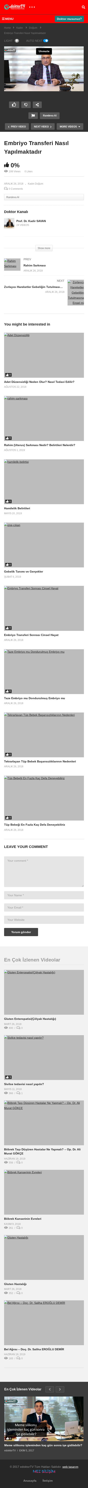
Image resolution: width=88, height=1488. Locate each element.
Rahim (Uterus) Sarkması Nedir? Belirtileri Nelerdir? (39, 445)
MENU (9, 18)
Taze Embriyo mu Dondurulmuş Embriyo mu (34, 698)
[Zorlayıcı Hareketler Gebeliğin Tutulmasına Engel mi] (44, 297)
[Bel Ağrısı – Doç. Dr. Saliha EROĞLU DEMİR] (44, 1322)
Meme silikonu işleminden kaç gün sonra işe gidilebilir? (43, 1445)
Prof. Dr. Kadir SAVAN (31, 221)
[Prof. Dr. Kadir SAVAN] (9, 223)
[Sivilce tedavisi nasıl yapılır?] (44, 1057)
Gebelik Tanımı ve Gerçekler (23, 571)
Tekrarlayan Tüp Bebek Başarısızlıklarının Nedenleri (40, 761)
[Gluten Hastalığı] (44, 1257)
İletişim (48, 1480)
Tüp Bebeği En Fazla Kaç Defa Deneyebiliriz (34, 824)
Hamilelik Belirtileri (17, 508)
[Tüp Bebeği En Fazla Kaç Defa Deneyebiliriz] (44, 798)
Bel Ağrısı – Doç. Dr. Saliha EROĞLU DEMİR (34, 1349)
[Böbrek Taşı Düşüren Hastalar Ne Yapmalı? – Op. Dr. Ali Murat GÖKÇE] (44, 1122)
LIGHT (8, 40)
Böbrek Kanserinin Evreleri (22, 1218)
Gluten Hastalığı (15, 1284)
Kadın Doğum (35, 183)
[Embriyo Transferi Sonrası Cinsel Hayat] (44, 608)
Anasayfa (29, 1480)
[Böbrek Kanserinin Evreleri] (44, 1192)
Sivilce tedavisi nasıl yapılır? (24, 1084)
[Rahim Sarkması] (44, 269)
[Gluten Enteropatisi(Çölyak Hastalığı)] (44, 992)
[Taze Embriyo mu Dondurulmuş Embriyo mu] (44, 671)
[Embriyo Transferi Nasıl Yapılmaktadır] (44, 355)
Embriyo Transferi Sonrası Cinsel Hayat (31, 635)
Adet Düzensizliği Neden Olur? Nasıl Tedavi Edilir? (39, 381)
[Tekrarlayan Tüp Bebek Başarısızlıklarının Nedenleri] (44, 734)
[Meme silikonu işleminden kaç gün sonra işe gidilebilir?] (43, 1419)
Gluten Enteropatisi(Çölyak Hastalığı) (30, 1018)
